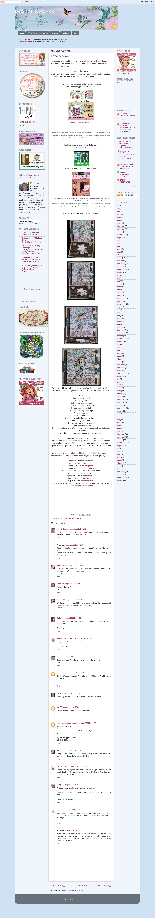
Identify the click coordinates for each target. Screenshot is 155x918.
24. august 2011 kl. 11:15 (71, 693)
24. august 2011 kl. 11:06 (75, 673)
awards (55, 33)
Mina (59, 810)
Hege (59, 693)
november (121, 229)
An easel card (88, 478)
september (121, 235)
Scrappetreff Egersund (124, 124)
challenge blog (77, 453)
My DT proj (46, 41)
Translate (37, 223)
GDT (75, 33)
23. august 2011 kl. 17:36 (73, 600)
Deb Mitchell (62, 766)
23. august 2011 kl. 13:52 (71, 584)
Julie (59, 618)
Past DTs (65, 33)
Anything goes (87, 466)
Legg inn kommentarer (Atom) (72, 890)
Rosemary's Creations (124, 152)
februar (119, 220)
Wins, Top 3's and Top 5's (38, 33)
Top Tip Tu (100, 61)
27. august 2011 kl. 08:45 (86, 723)
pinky (59, 657)
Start (22, 33)
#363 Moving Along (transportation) (126, 167)
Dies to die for (88, 481)
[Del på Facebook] (87, 515)
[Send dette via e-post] (80, 515)
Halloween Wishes (125, 147)
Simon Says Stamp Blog (32, 265)
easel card (79, 518)
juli (118, 206)
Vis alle (43, 274)
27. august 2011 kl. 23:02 (77, 766)
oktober (120, 232)
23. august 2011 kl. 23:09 (71, 657)
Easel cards (89, 468)
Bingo (70, 483)
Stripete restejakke (126, 184)
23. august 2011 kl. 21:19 (83, 638)
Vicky (59, 785)
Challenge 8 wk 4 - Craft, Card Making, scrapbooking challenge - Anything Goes (32, 251)
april (118, 214)
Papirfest (123, 114)
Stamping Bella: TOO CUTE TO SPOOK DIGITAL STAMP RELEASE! (126, 158)
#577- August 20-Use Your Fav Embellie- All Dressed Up (32, 260)
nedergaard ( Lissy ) (65, 638)
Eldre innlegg (104, 885)
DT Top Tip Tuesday (66, 518)
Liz (58, 707)
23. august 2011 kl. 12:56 (74, 565)
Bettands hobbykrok (34, 11)
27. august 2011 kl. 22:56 (72, 750)
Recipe (85, 473)
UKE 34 (122, 176)
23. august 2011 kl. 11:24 (77, 529)
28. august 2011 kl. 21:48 (71, 810)
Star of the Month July (30, 234)
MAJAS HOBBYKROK (124, 181)
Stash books (81, 147)
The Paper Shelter (26, 41)
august (119, 238)
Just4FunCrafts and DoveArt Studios (125, 143)
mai (118, 211)
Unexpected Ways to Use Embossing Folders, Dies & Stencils (31, 269)
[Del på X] (85, 515)
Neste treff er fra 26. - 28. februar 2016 (127, 128)
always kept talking (94, 836)
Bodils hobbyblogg (124, 173)
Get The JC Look (126, 165)
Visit (28, 301)
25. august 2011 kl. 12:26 (69, 707)
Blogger (88, 900)
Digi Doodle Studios (25, 39)
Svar (58, 538)
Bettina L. (37, 183)
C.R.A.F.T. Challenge (30, 232)
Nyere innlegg (58, 885)
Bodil (59, 584)
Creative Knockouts (30, 257)
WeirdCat (60, 565)
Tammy (60, 600)
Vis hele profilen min (27, 212)
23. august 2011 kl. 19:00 (71, 618)
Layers (90, 463)
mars (119, 217)
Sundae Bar (80, 471)
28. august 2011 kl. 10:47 (71, 785)
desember (121, 226)
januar (119, 223)
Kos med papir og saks (66, 723)
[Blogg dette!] (83, 515)
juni (118, 209)
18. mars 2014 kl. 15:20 (73, 830)
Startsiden (81, 885)
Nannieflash (62, 529)
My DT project (63, 39)
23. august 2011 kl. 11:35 (74, 545)
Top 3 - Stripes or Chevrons (31, 242)
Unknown (61, 673)
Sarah (59, 750)
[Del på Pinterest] (90, 515)
